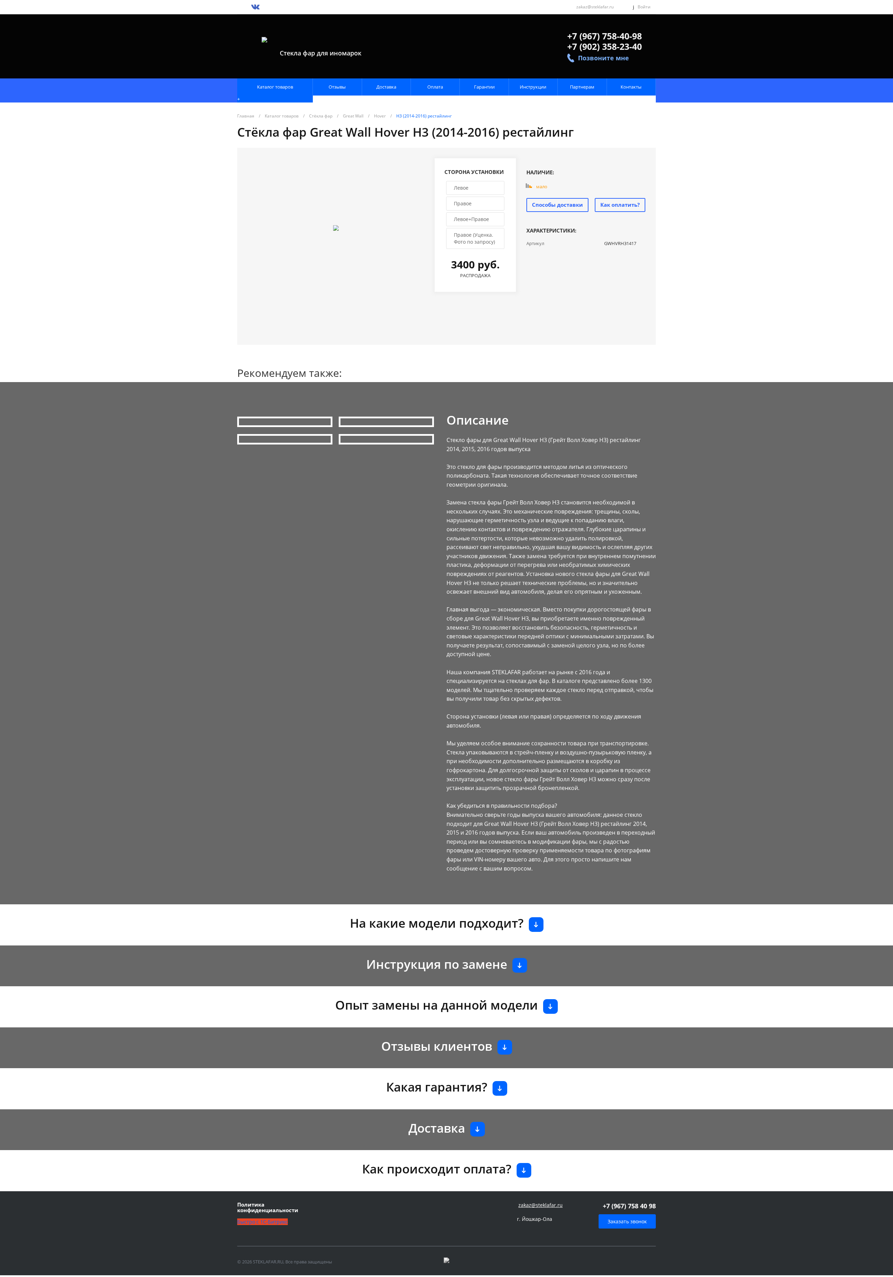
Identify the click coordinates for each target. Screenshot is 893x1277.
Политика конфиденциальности (267, 1207)
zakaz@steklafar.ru (595, 7)
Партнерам (582, 87)
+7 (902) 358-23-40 (604, 46)
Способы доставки (557, 204)
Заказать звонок (627, 1221)
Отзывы (337, 87)
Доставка (386, 87)
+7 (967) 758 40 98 (629, 1206)
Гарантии (484, 87)
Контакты (631, 87)
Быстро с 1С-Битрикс (262, 1221)
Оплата (435, 87)
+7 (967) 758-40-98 (604, 36)
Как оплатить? (620, 204)
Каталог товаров (275, 87)
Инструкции (533, 87)
